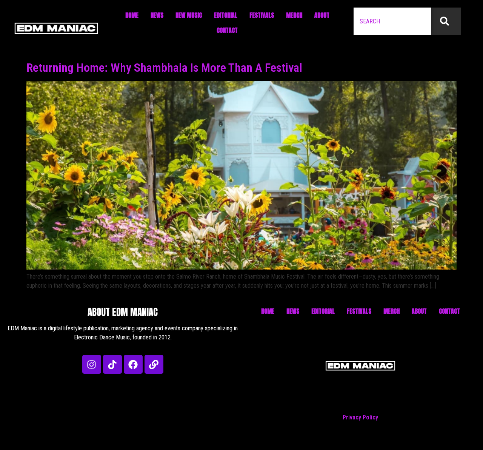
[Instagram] (91, 364)
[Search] (446, 21)
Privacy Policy (360, 417)
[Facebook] (133, 364)
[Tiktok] (112, 364)
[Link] (154, 364)
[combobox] (392, 21)
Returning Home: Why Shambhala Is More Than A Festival (164, 67)
